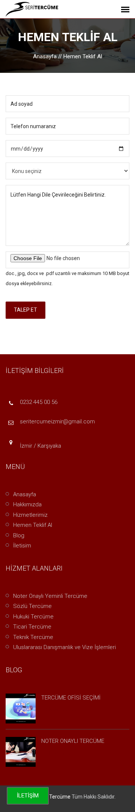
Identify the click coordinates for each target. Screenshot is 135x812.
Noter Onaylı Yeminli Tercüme (50, 596)
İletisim (22, 545)
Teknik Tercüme (33, 637)
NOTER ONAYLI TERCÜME (72, 741)
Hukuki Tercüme (33, 616)
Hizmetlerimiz (30, 515)
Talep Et (25, 310)
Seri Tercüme (54, 797)
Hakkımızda (27, 504)
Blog (18, 535)
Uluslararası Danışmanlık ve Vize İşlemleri (64, 647)
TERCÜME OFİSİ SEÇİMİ (70, 697)
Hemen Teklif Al (32, 525)
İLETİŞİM (28, 795)
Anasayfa (45, 56)
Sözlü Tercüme (32, 606)
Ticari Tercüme (32, 626)
